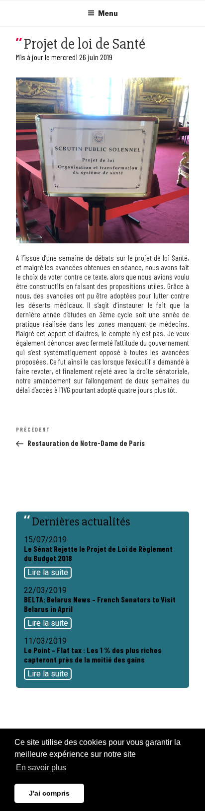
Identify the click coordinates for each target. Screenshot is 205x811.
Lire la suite (47, 572)
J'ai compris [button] (49, 793)
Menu (108, 13)
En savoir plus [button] (41, 767)
